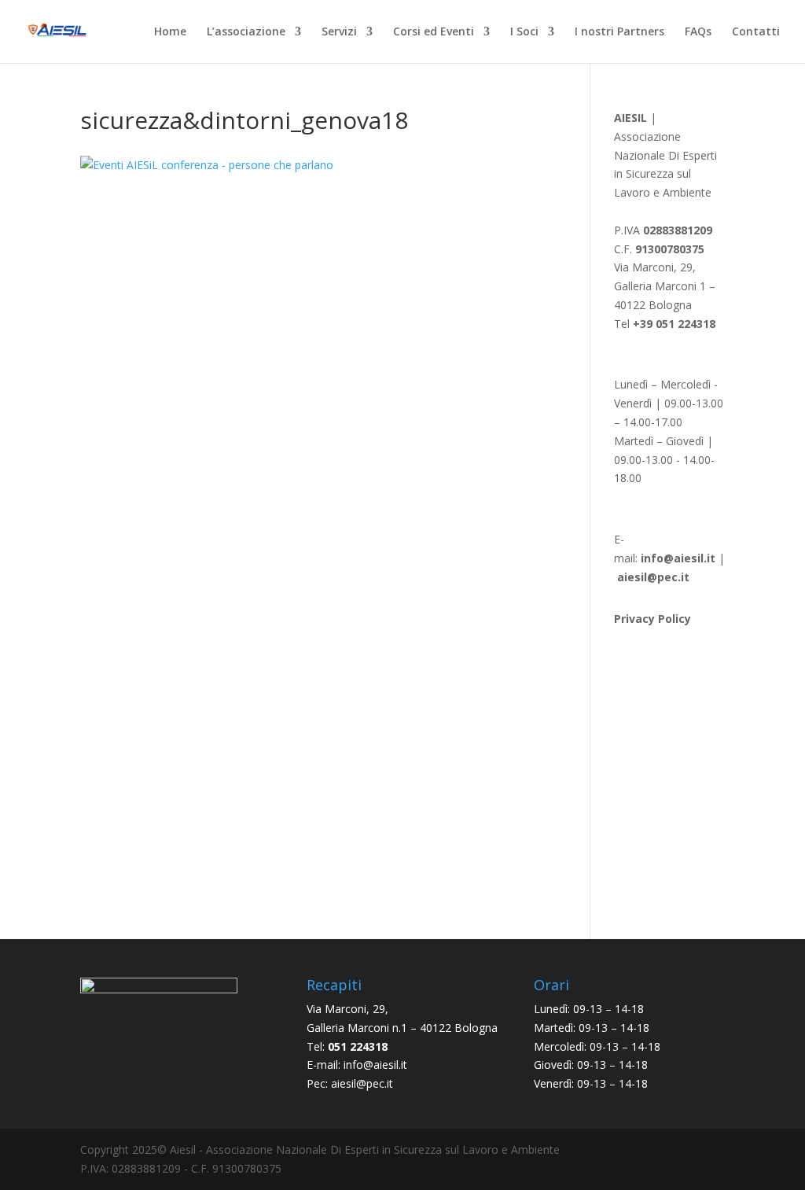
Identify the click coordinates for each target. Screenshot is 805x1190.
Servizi (339, 32)
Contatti (756, 32)
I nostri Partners (619, 32)
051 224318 (358, 1046)
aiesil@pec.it (362, 1083)
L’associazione (246, 32)
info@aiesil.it (678, 558)
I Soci (524, 32)
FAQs (698, 32)
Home (170, 32)
